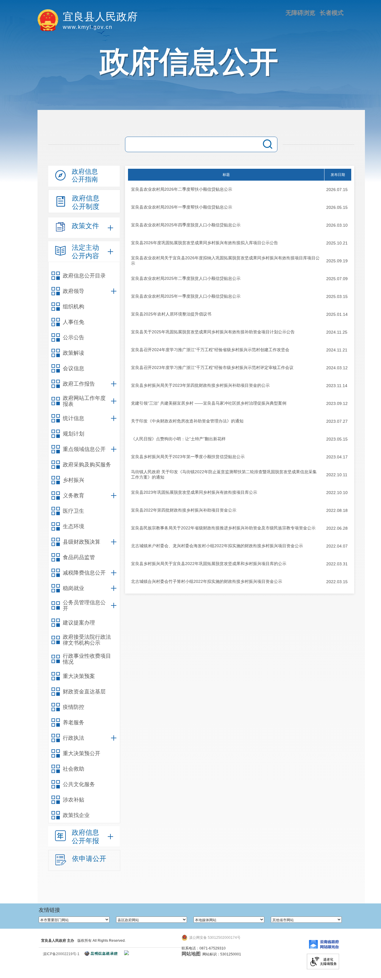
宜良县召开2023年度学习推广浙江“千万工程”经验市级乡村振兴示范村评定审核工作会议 (212, 367)
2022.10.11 (336, 474)
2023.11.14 (336, 385)
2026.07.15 (337, 189)
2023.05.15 (337, 439)
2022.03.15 (337, 581)
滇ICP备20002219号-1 (61, 954)
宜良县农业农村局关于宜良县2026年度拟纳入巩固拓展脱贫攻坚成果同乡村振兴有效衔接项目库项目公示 (225, 260)
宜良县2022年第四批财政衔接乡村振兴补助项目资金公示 (183, 510)
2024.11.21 (336, 350)
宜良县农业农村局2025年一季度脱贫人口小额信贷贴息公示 (186, 296)
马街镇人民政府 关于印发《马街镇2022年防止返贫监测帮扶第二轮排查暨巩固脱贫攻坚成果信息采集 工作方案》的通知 (224, 474)
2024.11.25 (336, 332)
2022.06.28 (337, 528)
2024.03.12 (337, 367)
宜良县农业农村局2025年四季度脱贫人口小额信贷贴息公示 (186, 225)
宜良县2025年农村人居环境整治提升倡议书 (171, 314)
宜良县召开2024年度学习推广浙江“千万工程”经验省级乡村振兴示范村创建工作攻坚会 (210, 349)
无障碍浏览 (300, 13)
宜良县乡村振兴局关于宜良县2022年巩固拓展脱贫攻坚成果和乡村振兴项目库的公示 (208, 563)
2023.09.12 (337, 403)
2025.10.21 (337, 243)
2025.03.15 (337, 296)
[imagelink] (126, 952)
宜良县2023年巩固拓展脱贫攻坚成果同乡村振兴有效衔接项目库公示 (194, 492)
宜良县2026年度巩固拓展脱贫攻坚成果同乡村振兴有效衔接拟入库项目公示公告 (204, 242)
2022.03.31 (337, 563)
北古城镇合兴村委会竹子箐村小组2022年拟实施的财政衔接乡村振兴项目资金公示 (206, 581)
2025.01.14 (337, 314)
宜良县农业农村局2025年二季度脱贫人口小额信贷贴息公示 (186, 278)
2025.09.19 (337, 260)
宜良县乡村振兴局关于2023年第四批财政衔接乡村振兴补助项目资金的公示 (200, 385)
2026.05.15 (337, 207)
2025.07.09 (337, 278)
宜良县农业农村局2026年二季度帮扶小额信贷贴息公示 (181, 189)
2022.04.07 (337, 546)
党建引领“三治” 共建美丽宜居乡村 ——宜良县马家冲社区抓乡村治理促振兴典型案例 (208, 403)
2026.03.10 (337, 225)
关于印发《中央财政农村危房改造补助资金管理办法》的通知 (187, 421)
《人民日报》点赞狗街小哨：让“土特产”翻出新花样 (178, 438)
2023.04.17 (337, 457)
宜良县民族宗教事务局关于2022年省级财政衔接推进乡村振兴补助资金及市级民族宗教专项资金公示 (223, 528)
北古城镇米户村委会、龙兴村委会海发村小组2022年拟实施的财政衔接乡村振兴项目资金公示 (217, 545)
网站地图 (191, 953)
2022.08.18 (337, 510)
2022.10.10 (337, 492)
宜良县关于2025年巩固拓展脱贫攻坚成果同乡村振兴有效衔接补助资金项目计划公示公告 (213, 331)
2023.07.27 (337, 421)
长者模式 (331, 13)
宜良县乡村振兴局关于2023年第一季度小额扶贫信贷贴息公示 (188, 456)
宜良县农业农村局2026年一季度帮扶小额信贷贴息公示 (181, 207)
